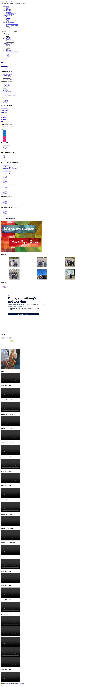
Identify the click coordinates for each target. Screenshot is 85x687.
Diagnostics (8, 9)
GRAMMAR (6, 6)
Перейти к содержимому (6, 1)
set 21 (3, 62)
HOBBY (5, 147)
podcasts (7, 21)
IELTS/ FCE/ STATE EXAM (9, 95)
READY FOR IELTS (7, 126)
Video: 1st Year (6, 75)
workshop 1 (5, 177)
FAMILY (5, 146)
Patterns (7, 8)
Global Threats (6, 102)
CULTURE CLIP (7, 171)
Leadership (5, 101)
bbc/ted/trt (8, 16)
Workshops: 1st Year (7, 74)
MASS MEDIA (6, 169)
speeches (8, 20)
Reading (7, 28)
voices (7, 19)
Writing (7, 26)
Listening (8, 27)
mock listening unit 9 (7, 79)
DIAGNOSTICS (6, 84)
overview (5, 176)
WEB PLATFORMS (7, 92)
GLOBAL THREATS (8, 167)
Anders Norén (21, 683)
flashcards (4, 66)
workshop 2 (5, 178)
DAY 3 (4, 157)
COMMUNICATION (7, 15)
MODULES (5, 86)
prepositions (5, 69)
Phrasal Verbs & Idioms (11, 13)
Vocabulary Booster (10, 14)
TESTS (4, 88)
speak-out (8, 18)
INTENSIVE (6, 89)
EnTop (2, 2)
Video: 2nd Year (6, 78)
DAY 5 (4, 160)
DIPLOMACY (6, 165)
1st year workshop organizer (12, 24)
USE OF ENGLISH (7, 91)
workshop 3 (5, 180)
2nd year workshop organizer (12, 25)
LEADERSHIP (6, 166)
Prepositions (8, 12)
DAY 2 (4, 156)
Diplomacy (5, 100)
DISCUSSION (6, 145)
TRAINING (5, 90)
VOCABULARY (7, 10)
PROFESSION (6, 149)
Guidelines (8, 7)
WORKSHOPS (6, 85)
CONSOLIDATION (7, 94)
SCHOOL (5, 148)
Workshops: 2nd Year (7, 76)
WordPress (8, 683)
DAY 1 (4, 155)
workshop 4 (5, 181)
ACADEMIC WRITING (8, 22)
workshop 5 (5, 182)
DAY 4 (4, 158)
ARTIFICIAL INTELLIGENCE (10, 168)
